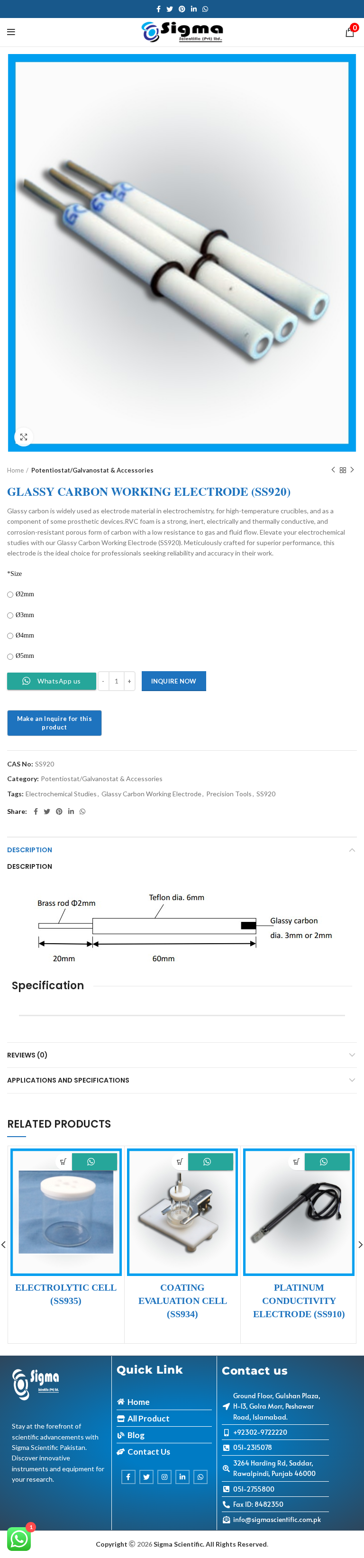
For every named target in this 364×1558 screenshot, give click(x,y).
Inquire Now (174, 681)
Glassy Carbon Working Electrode (151, 794)
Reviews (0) (27, 1055)
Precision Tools (229, 794)
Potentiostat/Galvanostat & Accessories (92, 470)
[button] (63, 1161)
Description (29, 850)
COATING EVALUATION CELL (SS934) (182, 1300)
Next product (352, 470)
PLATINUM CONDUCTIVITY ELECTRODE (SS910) (299, 1300)
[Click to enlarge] (23, 437)
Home (15, 470)
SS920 (265, 794)
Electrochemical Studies (61, 794)
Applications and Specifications (68, 1080)
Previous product (333, 470)
